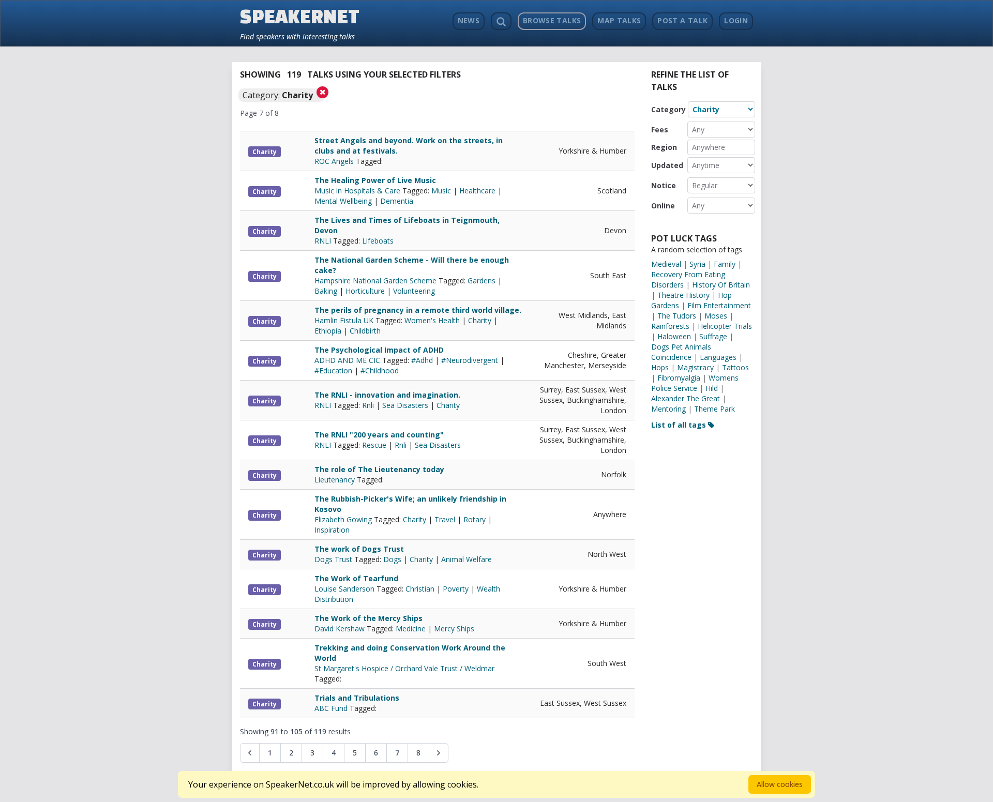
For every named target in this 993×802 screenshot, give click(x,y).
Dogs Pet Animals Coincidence (681, 352)
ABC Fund (332, 708)
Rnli (368, 405)
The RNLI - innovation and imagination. (387, 395)
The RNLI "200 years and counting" (379, 435)
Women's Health (432, 320)
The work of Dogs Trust (359, 549)
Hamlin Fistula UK (344, 320)
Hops (660, 367)
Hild (711, 388)
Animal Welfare (466, 559)
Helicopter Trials (725, 326)
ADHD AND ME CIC (348, 360)
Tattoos (735, 367)
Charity (264, 151)
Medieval (666, 264)
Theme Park (714, 409)
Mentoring (668, 409)
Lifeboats (378, 241)
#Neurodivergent (469, 360)
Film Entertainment (719, 305)
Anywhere (708, 147)
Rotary (474, 519)
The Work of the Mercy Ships (368, 618)
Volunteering (414, 291)
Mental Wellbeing (343, 201)
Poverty (456, 589)
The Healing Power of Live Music (375, 180)
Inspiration (332, 530)
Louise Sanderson (345, 589)
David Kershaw (340, 628)
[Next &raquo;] (438, 753)
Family (724, 264)
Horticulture (365, 291)
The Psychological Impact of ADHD (379, 350)
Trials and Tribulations (356, 698)
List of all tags (679, 425)
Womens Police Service (695, 383)
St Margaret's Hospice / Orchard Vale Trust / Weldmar (404, 668)
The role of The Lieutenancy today (379, 469)
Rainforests (670, 326)
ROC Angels (335, 161)
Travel (444, 519)
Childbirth (365, 331)
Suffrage (713, 336)
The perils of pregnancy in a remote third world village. (417, 310)
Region (664, 147)
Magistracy (695, 367)
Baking (325, 291)
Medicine (411, 628)
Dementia (396, 201)
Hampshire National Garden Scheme (376, 280)
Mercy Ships (454, 628)
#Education (333, 370)
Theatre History (683, 295)
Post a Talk (682, 20)
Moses (715, 316)
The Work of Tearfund (356, 578)
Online (663, 205)
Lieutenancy (335, 480)
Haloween (674, 336)
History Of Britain (721, 285)
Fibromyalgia (678, 378)
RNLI (323, 241)
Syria (697, 264)
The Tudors (676, 316)
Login (736, 20)
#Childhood (379, 370)
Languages (718, 357)
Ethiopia (327, 331)
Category (668, 109)
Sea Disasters (405, 405)
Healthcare (477, 190)
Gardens (481, 280)
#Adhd (422, 360)
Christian (419, 589)
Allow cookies (780, 784)
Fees (659, 129)
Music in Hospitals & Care (358, 190)
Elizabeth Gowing (344, 519)
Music (441, 190)
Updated (667, 165)
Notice (663, 185)
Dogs (392, 559)
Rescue (374, 445)
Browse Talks (552, 20)
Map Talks (619, 20)
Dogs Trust (334, 559)
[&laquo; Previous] (250, 753)
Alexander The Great (685, 398)
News (468, 20)
